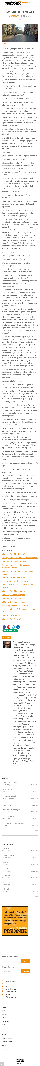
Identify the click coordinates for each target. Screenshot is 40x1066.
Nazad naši (6, 876)
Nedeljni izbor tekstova (11, 957)
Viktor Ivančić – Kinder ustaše (13, 602)
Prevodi (8, 986)
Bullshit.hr (6, 889)
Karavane (5, 849)
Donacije (5, 1049)
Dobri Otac (6, 882)
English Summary (8, 967)
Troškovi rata (7, 789)
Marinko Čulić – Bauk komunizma (15, 581)
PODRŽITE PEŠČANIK (10, 631)
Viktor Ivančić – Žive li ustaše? (13, 554)
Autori (8, 984)
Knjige (4, 1035)
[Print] (20, 19)
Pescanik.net (10, 981)
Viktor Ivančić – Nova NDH (12, 619)
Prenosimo (5, 1021)
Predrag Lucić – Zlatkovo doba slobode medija (20, 558)
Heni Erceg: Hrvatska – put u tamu (15, 606)
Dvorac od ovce (8, 855)
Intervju (5, 862)
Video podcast (11, 997)
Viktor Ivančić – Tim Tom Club (13, 615)
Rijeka (4, 44)
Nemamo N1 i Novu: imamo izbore (15, 823)
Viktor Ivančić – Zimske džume (14, 591)
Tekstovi (4, 1010)
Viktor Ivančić (15, 16)
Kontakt (4, 1045)
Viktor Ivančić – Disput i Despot (14, 561)
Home (4, 1007)
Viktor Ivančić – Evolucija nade (13, 577)
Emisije (4, 1014)
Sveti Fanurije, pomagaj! (11, 810)
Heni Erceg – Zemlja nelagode (13, 595)
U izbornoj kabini (8, 816)
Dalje (36, 830)
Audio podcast (11, 992)
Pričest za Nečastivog (10, 796)
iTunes (8, 994)
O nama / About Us (8, 1042)
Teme (4, 1025)
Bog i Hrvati (6, 869)
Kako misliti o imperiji (10, 783)
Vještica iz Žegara (8, 803)
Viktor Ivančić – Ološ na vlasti (13, 598)
